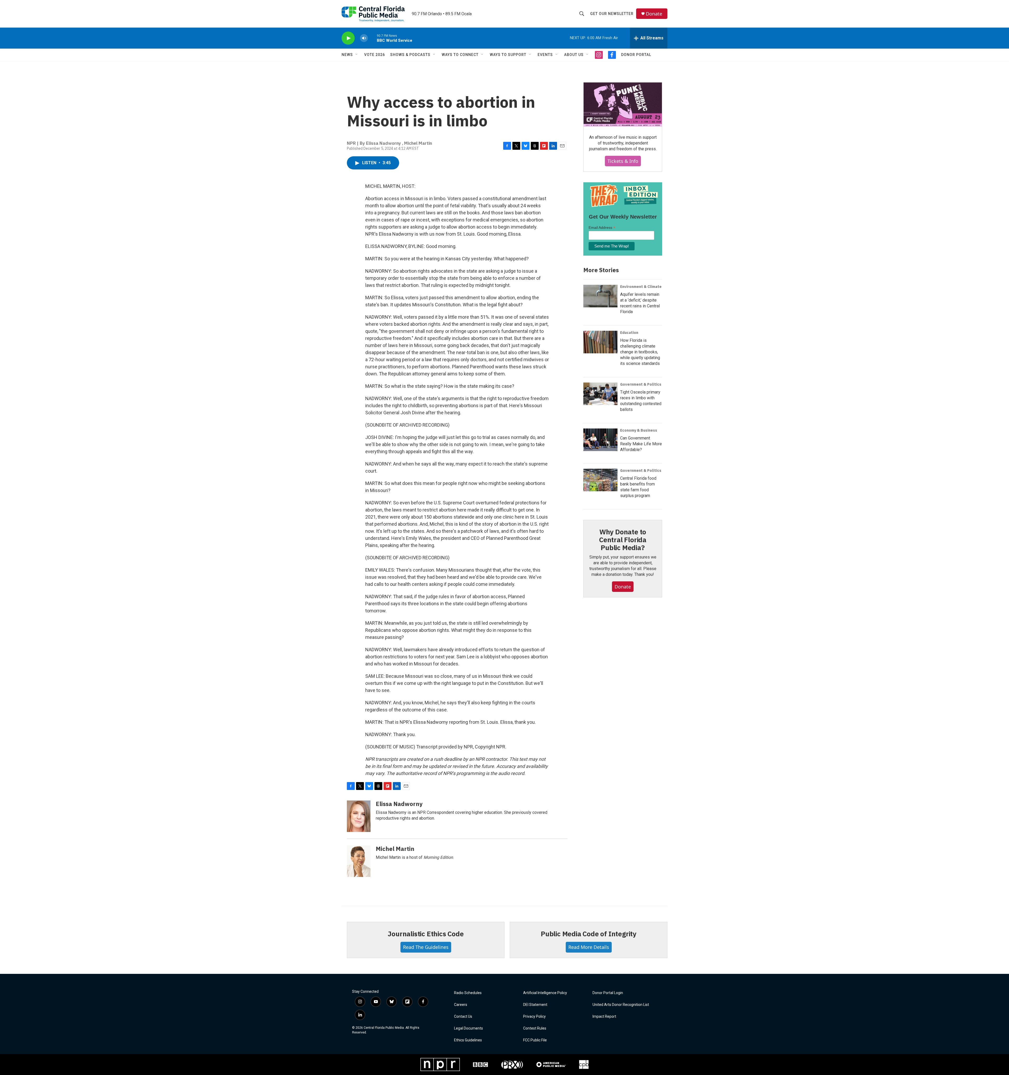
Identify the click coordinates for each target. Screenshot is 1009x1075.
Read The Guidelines (426, 947)
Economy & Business (638, 430)
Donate (654, 14)
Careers (460, 1005)
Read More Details (588, 947)
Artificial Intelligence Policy (545, 993)
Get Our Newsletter (612, 14)
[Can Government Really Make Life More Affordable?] (600, 439)
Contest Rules (534, 1028)
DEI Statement (535, 1005)
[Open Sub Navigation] (357, 55)
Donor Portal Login (608, 993)
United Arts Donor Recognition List (621, 1005)
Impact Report (604, 1017)
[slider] (372, 38)
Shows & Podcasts (410, 55)
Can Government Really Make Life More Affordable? (641, 444)
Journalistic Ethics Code (426, 933)
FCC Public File (535, 1040)
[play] (348, 38)
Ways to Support (508, 55)
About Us (574, 55)
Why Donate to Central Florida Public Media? (622, 539)
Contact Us (463, 1017)
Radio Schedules (468, 993)
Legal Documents (468, 1028)
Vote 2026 (374, 55)
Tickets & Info (623, 161)
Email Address (602, 227)
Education (629, 332)
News (347, 55)
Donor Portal (636, 55)
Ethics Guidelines (468, 1040)
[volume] (363, 38)
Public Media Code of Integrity (588, 933)
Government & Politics (640, 384)
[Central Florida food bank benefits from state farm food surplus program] (600, 480)
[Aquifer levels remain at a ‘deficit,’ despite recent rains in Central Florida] (600, 296)
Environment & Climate (641, 286)
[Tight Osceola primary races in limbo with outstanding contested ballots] (600, 394)
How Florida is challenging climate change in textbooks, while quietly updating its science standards (640, 352)
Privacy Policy (534, 1017)
